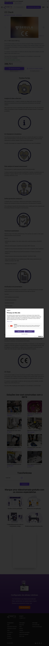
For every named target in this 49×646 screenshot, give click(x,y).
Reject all (19, 331)
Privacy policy (9, 321)
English (8, 310)
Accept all (30, 331)
